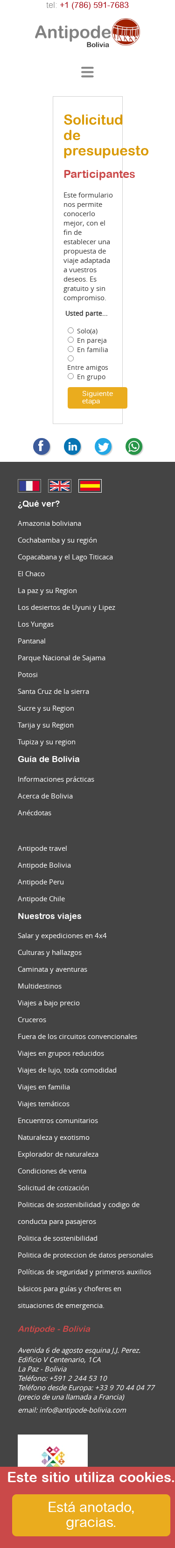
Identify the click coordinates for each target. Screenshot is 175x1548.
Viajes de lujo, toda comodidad (67, 1069)
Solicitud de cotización (53, 1187)
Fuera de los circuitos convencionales (77, 1036)
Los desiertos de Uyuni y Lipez (66, 607)
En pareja (92, 340)
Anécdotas (34, 812)
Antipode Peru (41, 881)
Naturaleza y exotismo (54, 1137)
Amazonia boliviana (49, 523)
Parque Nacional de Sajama (61, 657)
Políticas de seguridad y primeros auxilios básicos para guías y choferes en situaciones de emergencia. (84, 1288)
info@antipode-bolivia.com (82, 1409)
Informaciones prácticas (56, 779)
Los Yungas (36, 624)
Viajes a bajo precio (49, 1002)
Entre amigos (87, 367)
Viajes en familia (44, 1086)
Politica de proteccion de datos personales (85, 1254)
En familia (92, 350)
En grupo (91, 377)
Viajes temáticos (44, 1103)
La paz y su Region (47, 590)
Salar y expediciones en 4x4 (62, 935)
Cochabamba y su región (57, 539)
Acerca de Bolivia (45, 795)
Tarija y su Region (46, 724)
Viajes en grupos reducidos (61, 1053)
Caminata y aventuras (52, 969)
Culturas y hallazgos (50, 952)
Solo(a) (87, 331)
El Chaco (31, 573)
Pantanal (32, 640)
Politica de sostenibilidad (58, 1238)
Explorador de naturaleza (58, 1154)
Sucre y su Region (46, 708)
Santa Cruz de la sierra (53, 691)
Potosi (28, 674)
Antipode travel (42, 848)
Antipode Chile (41, 898)
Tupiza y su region (47, 741)
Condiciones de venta (52, 1170)
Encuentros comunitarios (58, 1120)
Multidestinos (40, 985)
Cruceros (32, 1019)
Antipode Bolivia (44, 864)
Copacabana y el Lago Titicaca (65, 556)
